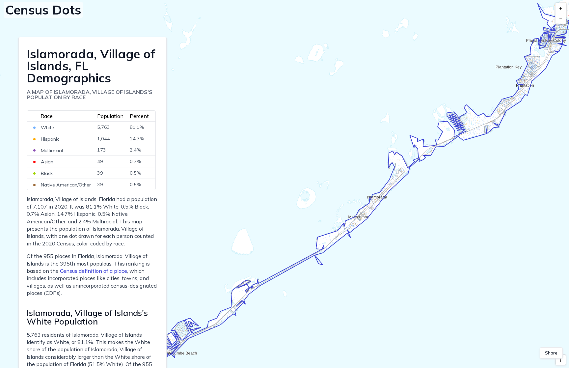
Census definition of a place (93, 271)
